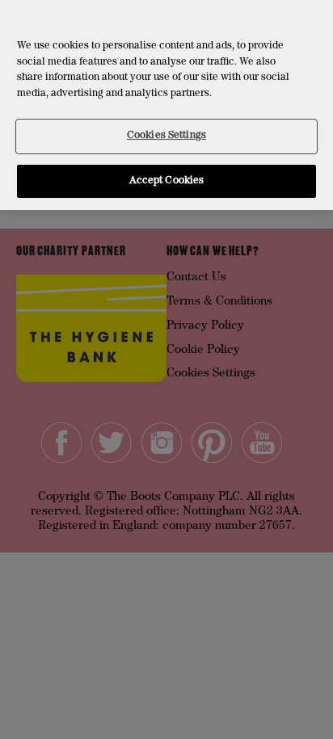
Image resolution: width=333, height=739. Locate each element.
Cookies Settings (166, 136)
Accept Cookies (166, 181)
